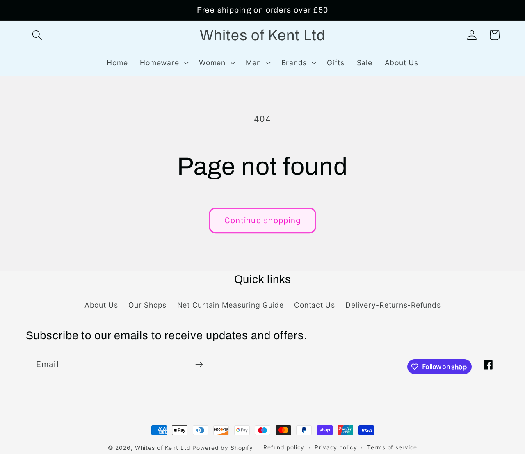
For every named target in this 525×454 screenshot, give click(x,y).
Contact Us (314, 305)
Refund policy (283, 447)
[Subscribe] (199, 364)
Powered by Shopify (222, 448)
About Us (101, 305)
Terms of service (392, 447)
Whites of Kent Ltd (163, 448)
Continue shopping (262, 220)
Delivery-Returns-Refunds (393, 305)
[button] (37, 35)
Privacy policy (336, 447)
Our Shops (147, 305)
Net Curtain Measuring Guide (230, 305)
